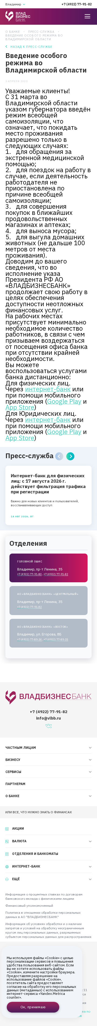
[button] (59, 456)
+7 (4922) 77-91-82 (76, 4)
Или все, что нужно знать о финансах (38, 812)
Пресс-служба (41, 32)
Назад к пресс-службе (31, 47)
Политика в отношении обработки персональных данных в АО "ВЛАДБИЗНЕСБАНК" (43, 915)
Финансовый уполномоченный (29, 906)
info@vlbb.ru (48, 718)
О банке (12, 32)
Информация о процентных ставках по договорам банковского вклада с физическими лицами (43, 896)
